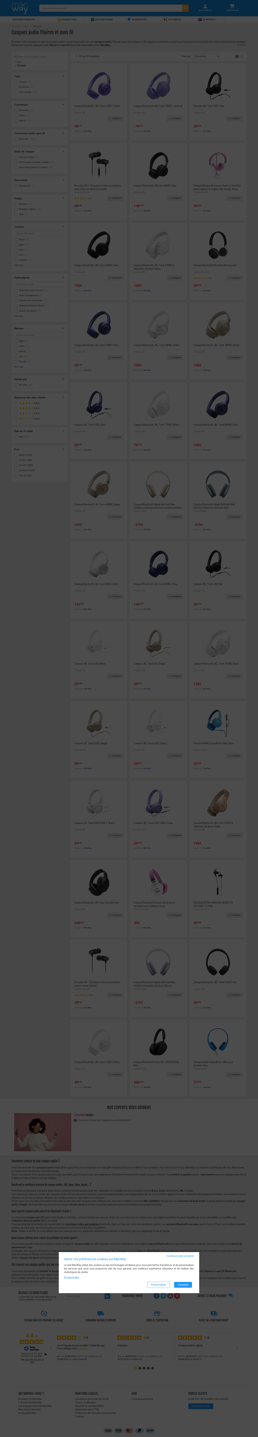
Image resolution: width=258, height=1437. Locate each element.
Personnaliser (158, 1284)
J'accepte (183, 1284)
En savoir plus (71, 1277)
